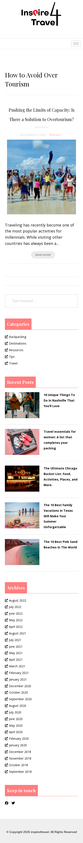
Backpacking (17, 337)
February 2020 (19, 738)
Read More (43, 254)
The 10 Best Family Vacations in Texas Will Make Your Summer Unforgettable (58, 516)
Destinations (17, 343)
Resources (16, 350)
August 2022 (17, 600)
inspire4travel (40, 832)
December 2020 (20, 686)
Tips (12, 357)
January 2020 (18, 745)
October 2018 (18, 765)
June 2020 (16, 719)
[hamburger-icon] (76, 44)
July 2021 (15, 640)
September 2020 (20, 699)
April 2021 (16, 659)
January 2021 (18, 679)
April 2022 (16, 627)
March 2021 (17, 666)
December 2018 (20, 752)
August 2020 (17, 706)
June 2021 (16, 646)
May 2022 (16, 620)
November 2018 (20, 758)
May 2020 (16, 725)
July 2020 (15, 712)
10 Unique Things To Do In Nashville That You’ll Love (59, 400)
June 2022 (16, 613)
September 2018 (20, 772)
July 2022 (15, 607)
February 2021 (19, 673)
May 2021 (16, 653)
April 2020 (16, 732)
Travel (55, 134)
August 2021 (17, 633)
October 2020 (18, 692)
